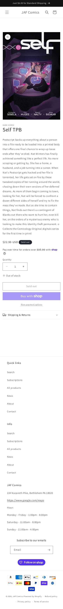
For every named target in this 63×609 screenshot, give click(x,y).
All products (14, 387)
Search (11, 372)
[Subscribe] (49, 550)
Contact (11, 411)
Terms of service (41, 601)
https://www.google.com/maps (25, 500)
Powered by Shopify (33, 596)
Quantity (7, 259)
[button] (7, 12)
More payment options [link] (31, 304)
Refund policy (51, 596)
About (10, 403)
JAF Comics (18, 596)
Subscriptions (15, 380)
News (10, 395)
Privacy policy (24, 601)
